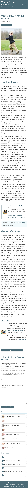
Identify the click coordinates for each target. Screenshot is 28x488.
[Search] (23, 4)
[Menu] (26, 4)
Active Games (8, 10)
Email (12, 386)
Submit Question (7, 407)
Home (2, 10)
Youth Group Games (8, 3)
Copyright (6, 486)
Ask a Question (5, 25)
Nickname (3, 379)
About (7, 484)
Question (3, 392)
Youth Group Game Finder (15, 206)
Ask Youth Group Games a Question (11, 350)
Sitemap (12, 486)
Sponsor (23, 486)
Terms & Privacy (20, 484)
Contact (18, 486)
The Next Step (6, 321)
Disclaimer (12, 484)
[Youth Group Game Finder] (3, 332)
